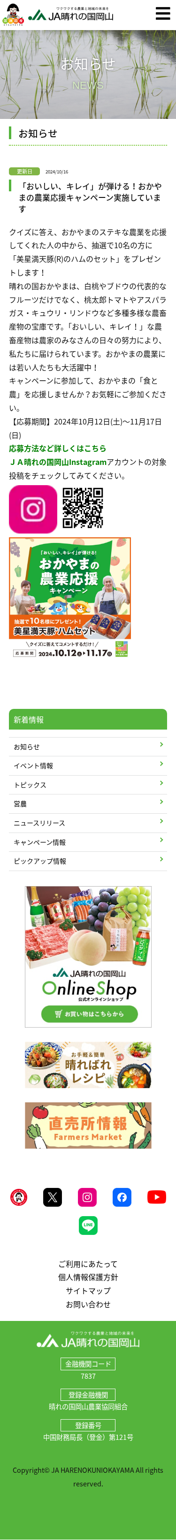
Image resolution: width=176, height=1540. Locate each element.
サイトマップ (88, 1290)
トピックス (30, 784)
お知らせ (27, 746)
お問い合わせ (88, 1304)
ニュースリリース (39, 822)
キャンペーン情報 (40, 842)
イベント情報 (33, 765)
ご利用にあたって (88, 1263)
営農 (20, 803)
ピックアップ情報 (40, 860)
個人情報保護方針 (88, 1276)
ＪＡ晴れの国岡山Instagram (58, 461)
